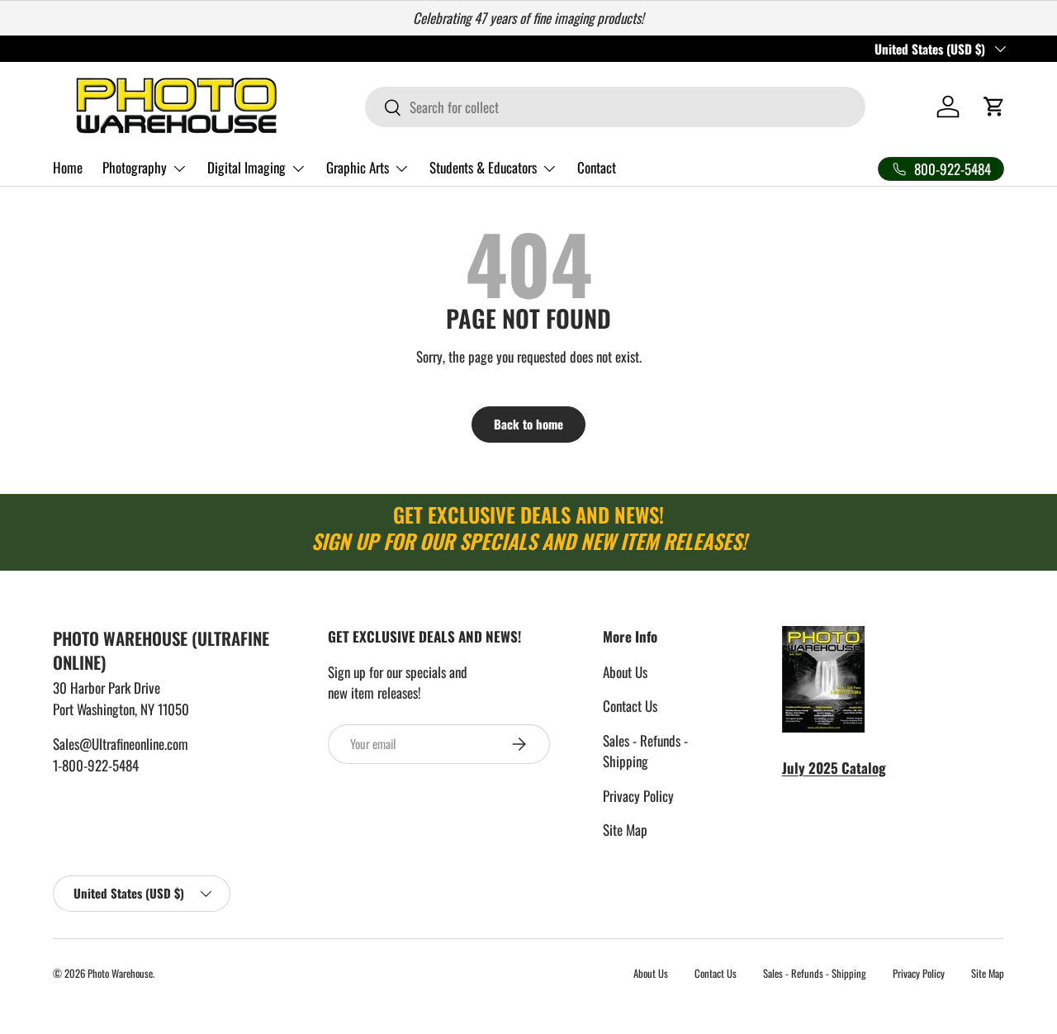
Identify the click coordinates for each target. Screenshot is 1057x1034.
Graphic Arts (357, 167)
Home (68, 167)
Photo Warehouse (120, 973)
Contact (596, 167)
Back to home (528, 424)
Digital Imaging (246, 167)
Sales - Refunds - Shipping (645, 751)
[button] (994, 106)
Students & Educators (483, 167)
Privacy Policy (638, 795)
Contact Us (630, 705)
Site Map (625, 829)
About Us (625, 672)
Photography (134, 167)
